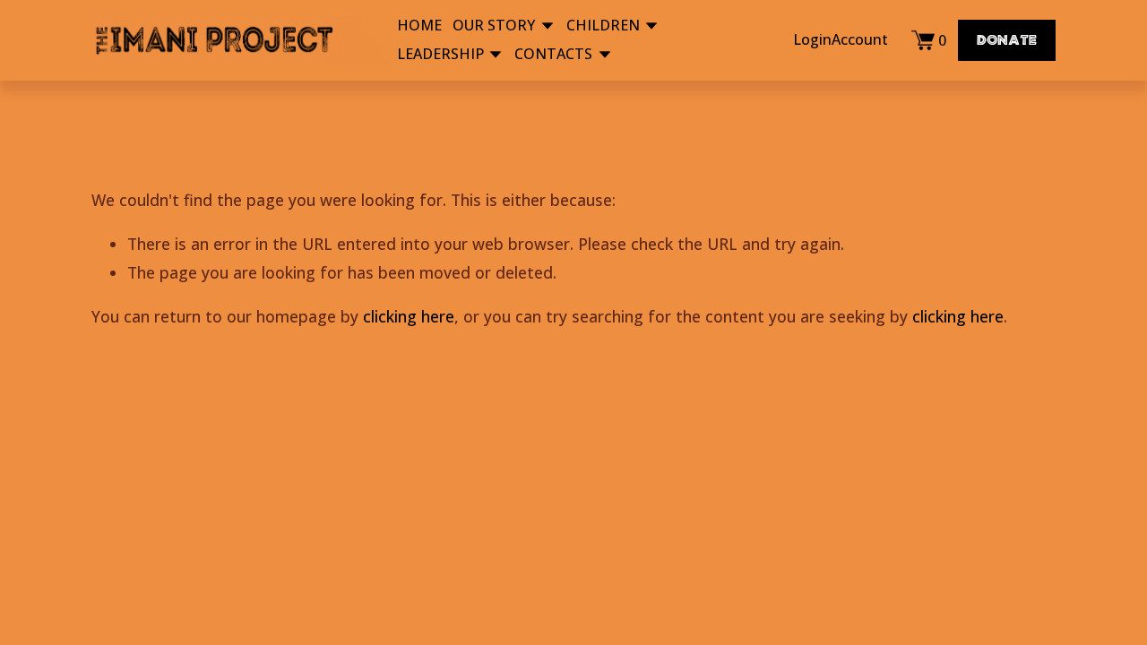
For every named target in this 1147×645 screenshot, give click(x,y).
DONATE (1007, 40)
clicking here (408, 316)
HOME (419, 25)
